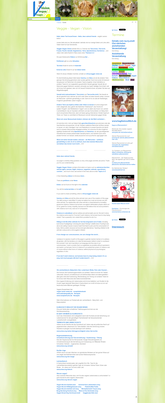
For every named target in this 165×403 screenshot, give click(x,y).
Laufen (115, 72)
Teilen (115, 30)
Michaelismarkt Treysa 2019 (90, 389)
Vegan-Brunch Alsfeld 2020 (66, 385)
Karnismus (100, 51)
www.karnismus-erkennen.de (121, 212)
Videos (115, 78)
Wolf (127, 80)
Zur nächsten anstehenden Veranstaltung (119, 46)
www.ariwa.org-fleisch (64, 369)
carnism (59, 171)
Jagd (133, 65)
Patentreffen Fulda (91, 387)
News (76, 180)
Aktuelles (76, 61)
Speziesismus (91, 51)
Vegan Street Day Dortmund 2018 (68, 393)
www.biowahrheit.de (118, 170)
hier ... (87, 57)
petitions (66, 180)
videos (70, 176)
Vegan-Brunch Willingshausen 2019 (69, 387)
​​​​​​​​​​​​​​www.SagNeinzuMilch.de (124, 121)
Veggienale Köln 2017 (90, 393)
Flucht (121, 65)
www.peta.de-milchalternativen (122, 132)
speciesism (101, 169)
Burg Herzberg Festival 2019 (66, 391)
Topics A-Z (102, 171)
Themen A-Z (89, 53)
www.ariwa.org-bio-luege (65, 356)
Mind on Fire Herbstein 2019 (88, 391)
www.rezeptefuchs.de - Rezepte (68, 295)
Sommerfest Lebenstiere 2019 (89, 385)
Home (59, 22)
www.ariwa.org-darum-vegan (67, 380)
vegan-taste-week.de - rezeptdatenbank (71, 291)
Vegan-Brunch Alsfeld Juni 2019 (68, 389)
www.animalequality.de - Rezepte (68, 293)
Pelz (130, 74)
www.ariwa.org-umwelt (65, 346)
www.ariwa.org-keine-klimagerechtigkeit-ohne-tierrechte (77, 331)
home (64, 22)
